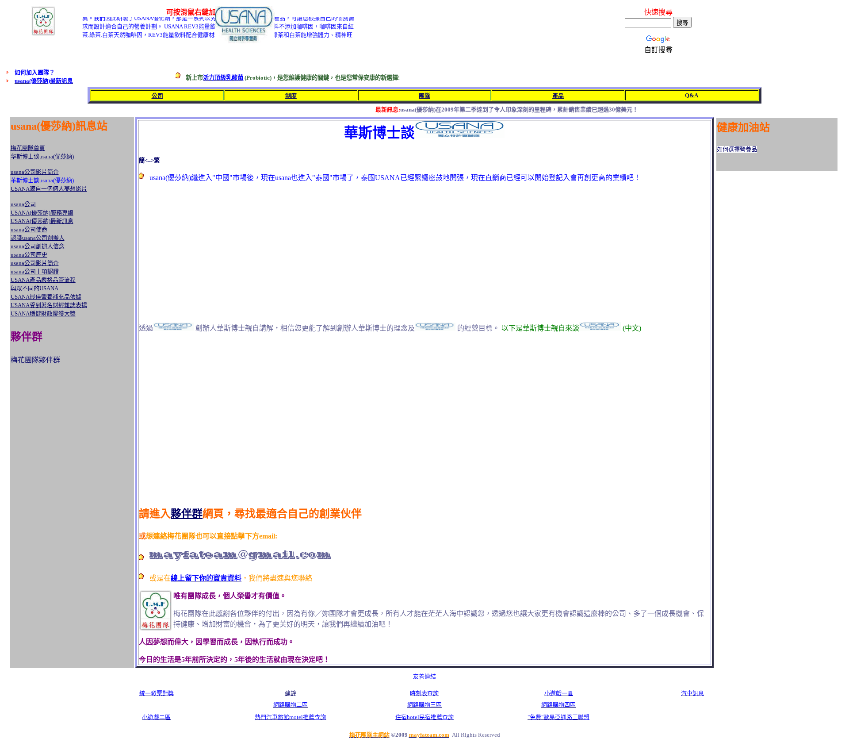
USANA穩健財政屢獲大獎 (43, 313)
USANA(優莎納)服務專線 (42, 212)
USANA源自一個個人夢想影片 (49, 188)
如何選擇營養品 (737, 149)
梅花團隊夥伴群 (35, 360)
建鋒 (290, 693)
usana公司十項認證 (35, 271)
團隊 (424, 95)
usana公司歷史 (29, 254)
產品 (558, 95)
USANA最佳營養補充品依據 (46, 296)
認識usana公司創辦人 (38, 238)
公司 (157, 95)
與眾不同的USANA (34, 288)
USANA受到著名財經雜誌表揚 (49, 305)
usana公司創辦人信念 (38, 246)
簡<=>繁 (149, 160)
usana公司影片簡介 (35, 263)
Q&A (691, 95)
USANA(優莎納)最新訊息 (42, 221)
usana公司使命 (29, 229)
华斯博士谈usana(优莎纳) (42, 156)
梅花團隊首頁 (28, 148)
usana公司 (23, 204)
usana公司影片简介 (35, 172)
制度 (291, 95)
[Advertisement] (213, 251)
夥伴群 (187, 513)
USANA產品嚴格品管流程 (43, 280)
